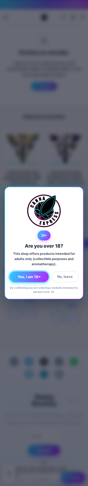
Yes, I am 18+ (29, 276)
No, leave (65, 276)
